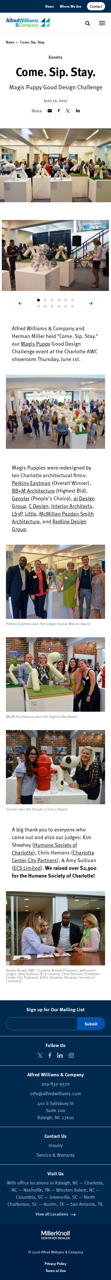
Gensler (21, 498)
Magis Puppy (35, 343)
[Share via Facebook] (59, 110)
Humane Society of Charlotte (44, 848)
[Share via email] (50, 110)
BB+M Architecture (33, 490)
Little (30, 513)
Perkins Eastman (31, 483)
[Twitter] (40, 1055)
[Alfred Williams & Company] (28, 23)
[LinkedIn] (60, 1055)
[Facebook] (50, 1055)
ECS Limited (27, 868)
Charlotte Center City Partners (53, 856)
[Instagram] (71, 1055)
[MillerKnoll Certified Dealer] (55, 1235)
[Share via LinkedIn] (78, 110)
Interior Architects (71, 506)
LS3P (17, 513)
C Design (39, 506)
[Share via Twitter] (68, 111)
